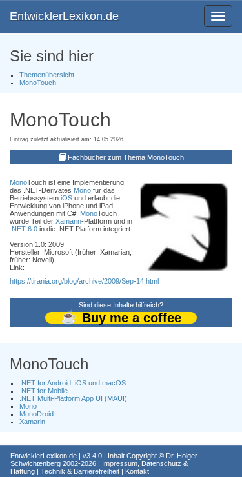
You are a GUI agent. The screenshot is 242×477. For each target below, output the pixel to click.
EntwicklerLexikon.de (64, 16)
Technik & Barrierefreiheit (80, 471)
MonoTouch (37, 82)
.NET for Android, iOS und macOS (72, 383)
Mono (18, 182)
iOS (66, 198)
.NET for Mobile (43, 390)
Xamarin (68, 221)
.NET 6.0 (23, 229)
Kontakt (137, 471)
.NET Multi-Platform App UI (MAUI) (73, 398)
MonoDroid (36, 414)
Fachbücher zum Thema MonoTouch (126, 157)
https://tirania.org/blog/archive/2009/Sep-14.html (84, 281)
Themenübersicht (46, 75)
